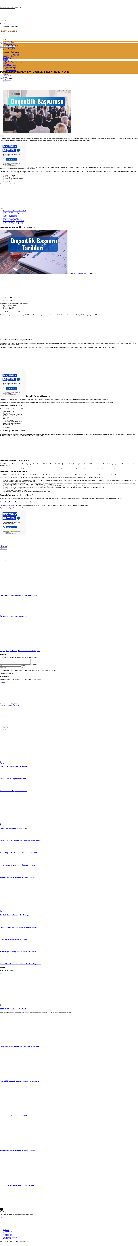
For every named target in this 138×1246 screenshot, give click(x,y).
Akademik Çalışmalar (8, 56)
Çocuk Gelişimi (7, 60)
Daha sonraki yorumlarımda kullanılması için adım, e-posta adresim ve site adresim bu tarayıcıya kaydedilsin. (29, 670)
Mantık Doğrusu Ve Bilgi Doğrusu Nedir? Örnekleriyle (18, 951)
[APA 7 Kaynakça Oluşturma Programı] (6, 775)
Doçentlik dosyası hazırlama (7, 505)
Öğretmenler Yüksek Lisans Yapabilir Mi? (14, 616)
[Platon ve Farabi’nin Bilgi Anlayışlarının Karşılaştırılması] (6, 924)
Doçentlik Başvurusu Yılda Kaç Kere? (13, 219)
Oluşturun (2, 682)
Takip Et (4, 548)
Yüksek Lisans (7, 65)
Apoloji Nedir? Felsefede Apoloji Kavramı (13, 939)
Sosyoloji (5, 58)
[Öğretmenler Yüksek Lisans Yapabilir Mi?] (13, 613)
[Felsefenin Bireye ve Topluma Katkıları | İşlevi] (25, 909)
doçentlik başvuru (78, 273)
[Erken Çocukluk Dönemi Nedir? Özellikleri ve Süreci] (6, 862)
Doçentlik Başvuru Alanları (10, 216)
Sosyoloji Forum (7, 1235)
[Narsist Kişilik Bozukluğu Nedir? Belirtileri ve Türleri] (25, 1182)
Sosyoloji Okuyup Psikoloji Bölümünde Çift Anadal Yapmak (20, 651)
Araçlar (2, 762)
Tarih (4, 63)
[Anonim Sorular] (3, 543)
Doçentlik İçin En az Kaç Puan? (11, 218)
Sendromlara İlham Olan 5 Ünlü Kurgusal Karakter (17, 877)
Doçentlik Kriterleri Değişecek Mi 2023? (13, 221)
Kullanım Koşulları (8, 1234)
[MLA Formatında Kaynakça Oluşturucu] (6, 787)
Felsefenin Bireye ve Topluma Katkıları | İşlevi (15, 915)
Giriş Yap (3, 20)
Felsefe (5, 62)
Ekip (4, 3)
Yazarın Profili (3, 546)
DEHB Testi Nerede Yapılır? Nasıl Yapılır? (14, 828)
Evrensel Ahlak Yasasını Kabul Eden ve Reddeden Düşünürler (20, 964)
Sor (1, 973)
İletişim (5, 66)
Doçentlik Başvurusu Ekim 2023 (11, 212)
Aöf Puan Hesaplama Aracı (10, 1237)
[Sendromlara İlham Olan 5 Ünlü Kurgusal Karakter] (6, 874)
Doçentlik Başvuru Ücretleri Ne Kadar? (13, 222)
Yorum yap (3, 654)
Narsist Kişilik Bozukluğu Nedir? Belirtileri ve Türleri (17, 1185)
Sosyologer (3, 43)
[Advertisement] (69, 196)
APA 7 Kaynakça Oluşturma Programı (13, 778)
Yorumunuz (34, 664)
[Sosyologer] (9, 34)
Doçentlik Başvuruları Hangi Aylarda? (13, 213)
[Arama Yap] (0, 6)
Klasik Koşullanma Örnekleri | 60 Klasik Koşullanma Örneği (20, 841)
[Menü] (0, 42)
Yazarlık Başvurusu (8, 2)
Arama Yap (18, 7)
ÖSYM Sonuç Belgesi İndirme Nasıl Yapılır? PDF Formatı (19, 595)
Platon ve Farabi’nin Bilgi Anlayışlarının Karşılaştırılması (19, 927)
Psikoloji (5, 59)
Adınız (23, 665)
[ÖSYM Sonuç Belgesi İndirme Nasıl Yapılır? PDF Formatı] (25, 592)
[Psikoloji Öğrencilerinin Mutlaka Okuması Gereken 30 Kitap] (6, 850)
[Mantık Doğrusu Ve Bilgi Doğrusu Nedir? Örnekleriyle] (6, 948)
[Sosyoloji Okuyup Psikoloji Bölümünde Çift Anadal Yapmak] (25, 647)
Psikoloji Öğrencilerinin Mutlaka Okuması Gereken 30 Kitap (20, 853)
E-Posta (23, 667)
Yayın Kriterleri (10, 41)
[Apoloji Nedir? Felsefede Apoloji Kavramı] (6, 936)
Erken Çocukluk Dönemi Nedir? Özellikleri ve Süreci (17, 865)
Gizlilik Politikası (7, 1231)
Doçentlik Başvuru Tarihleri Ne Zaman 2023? (14, 211)
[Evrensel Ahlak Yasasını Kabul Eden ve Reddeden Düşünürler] (6, 960)
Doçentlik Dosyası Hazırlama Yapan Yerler (14, 223)
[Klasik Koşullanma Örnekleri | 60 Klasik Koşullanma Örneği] (6, 837)
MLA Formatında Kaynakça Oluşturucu (13, 791)
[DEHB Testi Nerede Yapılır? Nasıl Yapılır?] (25, 822)
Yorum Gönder (4, 673)
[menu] (0, 37)
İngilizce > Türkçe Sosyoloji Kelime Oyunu (14, 766)
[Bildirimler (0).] (0, 22)
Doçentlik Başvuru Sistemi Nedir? (11, 215)
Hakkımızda (6, 39)
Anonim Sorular (4, 78)
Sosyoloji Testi (7, 1238)
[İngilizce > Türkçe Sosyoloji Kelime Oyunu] (25, 760)
